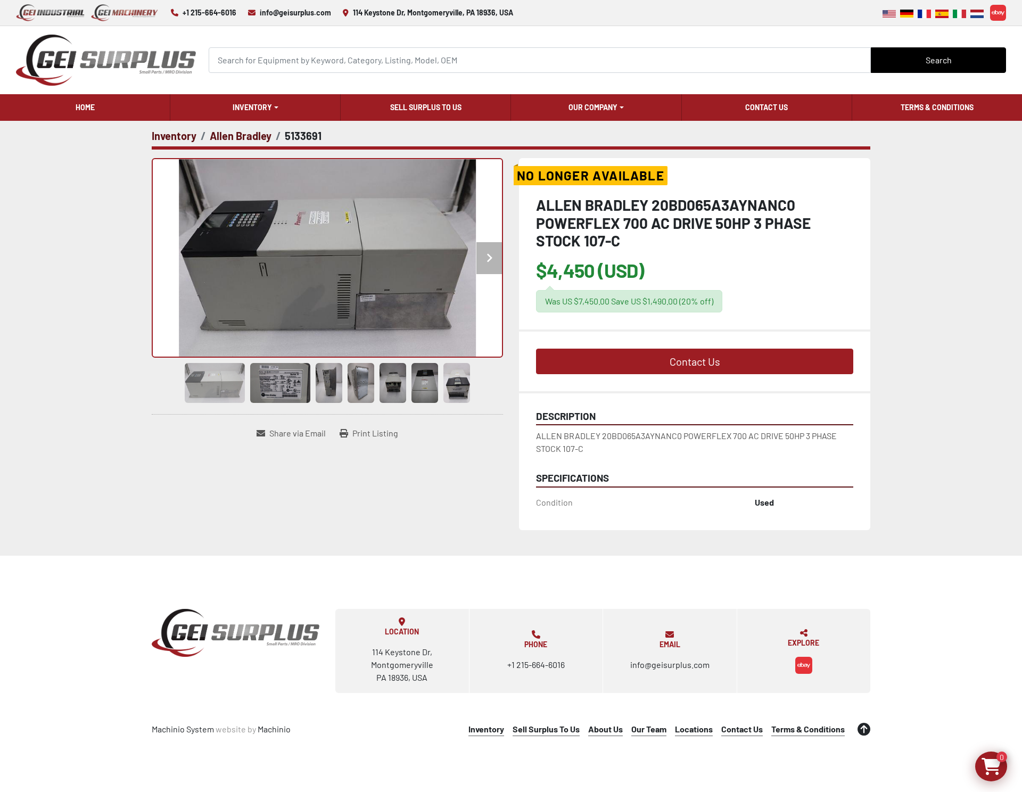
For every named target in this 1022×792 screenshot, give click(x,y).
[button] (255, 107)
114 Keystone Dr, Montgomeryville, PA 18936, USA (433, 12)
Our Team (648, 729)
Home (85, 107)
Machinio (274, 729)
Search (939, 60)
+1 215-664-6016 (209, 12)
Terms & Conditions (937, 107)
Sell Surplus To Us (425, 107)
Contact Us (766, 107)
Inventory (252, 107)
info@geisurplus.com (295, 12)
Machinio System (183, 729)
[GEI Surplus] (235, 633)
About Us (605, 729)
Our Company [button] (592, 107)
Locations (694, 729)
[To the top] (864, 729)
